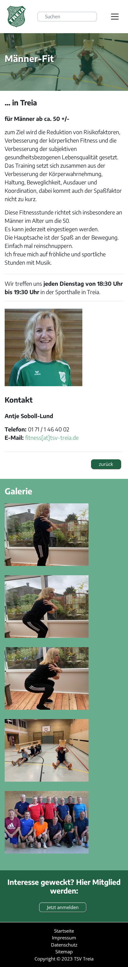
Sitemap (64, 951)
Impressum (64, 937)
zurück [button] (106, 464)
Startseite (64, 931)
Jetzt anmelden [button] (63, 907)
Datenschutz (64, 945)
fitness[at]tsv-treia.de (52, 437)
